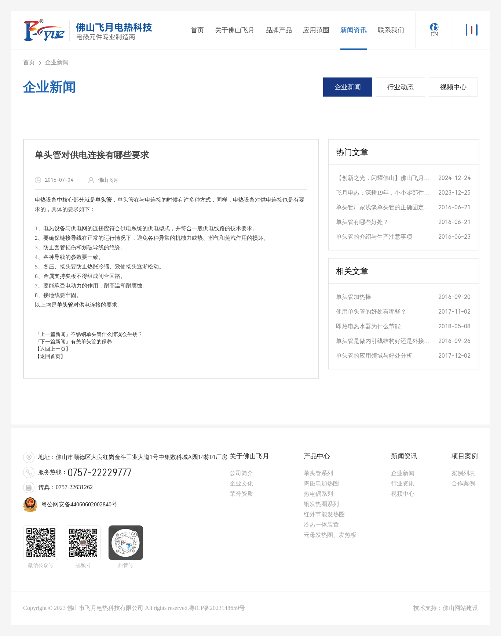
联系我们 (391, 30)
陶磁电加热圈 (321, 483)
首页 (197, 30)
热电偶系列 (318, 494)
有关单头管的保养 (91, 341)
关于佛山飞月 (235, 30)
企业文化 (241, 483)
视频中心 (453, 87)
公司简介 (241, 473)
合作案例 (463, 483)
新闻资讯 (353, 30)
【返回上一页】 (53, 349)
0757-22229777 (99, 472)
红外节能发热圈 (324, 514)
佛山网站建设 (460, 608)
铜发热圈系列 (321, 504)
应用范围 (316, 30)
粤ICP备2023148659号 (217, 608)
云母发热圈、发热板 (330, 535)
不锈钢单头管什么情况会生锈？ (107, 334)
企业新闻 (347, 87)
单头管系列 (318, 473)
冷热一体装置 (321, 524)
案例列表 (463, 473)
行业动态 (400, 87)
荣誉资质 (241, 494)
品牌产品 (279, 30)
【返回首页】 (50, 356)
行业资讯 (402, 483)
